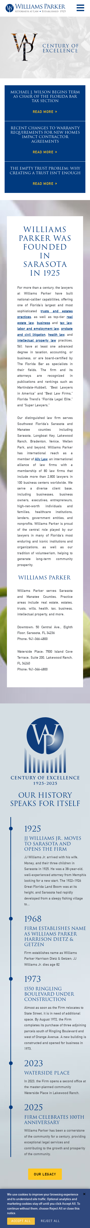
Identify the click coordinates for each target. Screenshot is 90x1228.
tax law (66, 323)
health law (56, 335)
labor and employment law (38, 329)
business (43, 323)
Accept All (21, 1221)
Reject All (50, 1221)
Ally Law (41, 459)
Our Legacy (45, 1174)
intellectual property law (36, 340)
